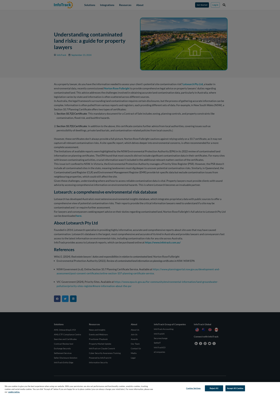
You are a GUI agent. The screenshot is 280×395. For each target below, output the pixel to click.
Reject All (214, 388)
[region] (140, 388)
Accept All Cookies (235, 388)
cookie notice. (14, 392)
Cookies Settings (193, 388)
